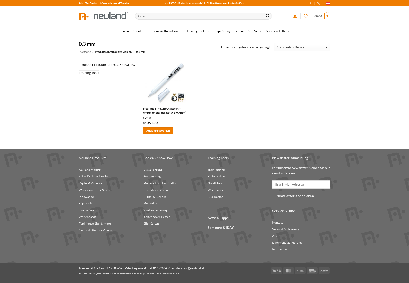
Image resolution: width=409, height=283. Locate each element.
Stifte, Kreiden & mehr (93, 176)
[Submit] (267, 16)
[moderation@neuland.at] (310, 3)
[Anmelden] (295, 16)
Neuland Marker (90, 169)
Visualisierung (152, 169)
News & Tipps (218, 218)
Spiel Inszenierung (155, 210)
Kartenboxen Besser (156, 217)
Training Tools (196, 31)
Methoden (150, 203)
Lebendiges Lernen (155, 190)
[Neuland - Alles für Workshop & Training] (104, 16)
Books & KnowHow (165, 31)
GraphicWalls (88, 210)
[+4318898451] (319, 3)
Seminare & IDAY (246, 31)
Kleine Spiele (216, 176)
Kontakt (277, 222)
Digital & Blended (155, 196)
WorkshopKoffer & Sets (94, 190)
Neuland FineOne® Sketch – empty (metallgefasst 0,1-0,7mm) (164, 110)
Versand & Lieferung (285, 229)
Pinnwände (86, 196)
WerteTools (215, 190)
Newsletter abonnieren (295, 196)
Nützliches (215, 183)
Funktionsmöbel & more (95, 223)
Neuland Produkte (92, 64)
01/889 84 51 (162, 268)
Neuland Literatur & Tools (96, 230)
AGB (275, 236)
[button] (322, 16)
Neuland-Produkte (131, 31)
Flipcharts (85, 203)
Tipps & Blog (222, 31)
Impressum (279, 249)
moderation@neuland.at (188, 268)
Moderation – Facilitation (160, 183)
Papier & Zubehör (90, 183)
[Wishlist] (306, 16)
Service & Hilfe (276, 31)
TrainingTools (216, 169)
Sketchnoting (152, 176)
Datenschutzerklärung (287, 242)
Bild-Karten (151, 223)
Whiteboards (87, 217)
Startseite (85, 52)
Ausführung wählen (158, 130)
